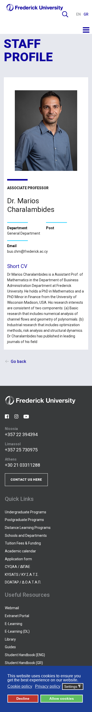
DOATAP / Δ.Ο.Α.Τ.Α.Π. (23, 582)
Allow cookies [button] (61, 698)
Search (65, 14)
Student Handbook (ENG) (25, 655)
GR (86, 14)
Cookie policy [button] (19, 686)
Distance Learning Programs (28, 528)
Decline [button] (22, 698)
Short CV (17, 266)
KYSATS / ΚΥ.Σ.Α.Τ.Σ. (22, 575)
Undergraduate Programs (25, 512)
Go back (18, 361)
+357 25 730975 (21, 449)
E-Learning (13, 624)
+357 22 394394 (21, 434)
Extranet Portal (17, 616)
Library (10, 639)
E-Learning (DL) (17, 631)
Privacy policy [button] (47, 686)
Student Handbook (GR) (24, 663)
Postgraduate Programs (24, 520)
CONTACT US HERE (26, 479)
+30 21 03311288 (22, 465)
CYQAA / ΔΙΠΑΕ (17, 567)
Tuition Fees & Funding (23, 543)
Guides (10, 647)
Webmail (12, 608)
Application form (18, 559)
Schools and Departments (26, 535)
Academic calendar (20, 551)
